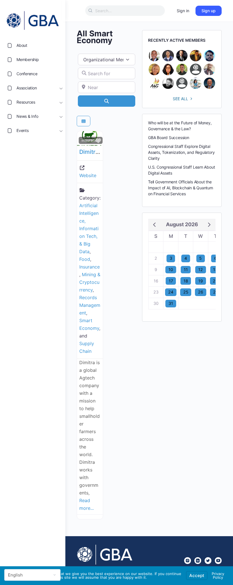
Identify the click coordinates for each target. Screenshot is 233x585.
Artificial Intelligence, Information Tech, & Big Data (89, 228)
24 (170, 292)
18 (186, 280)
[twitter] (208, 560)
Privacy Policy (218, 575)
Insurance (91, 140)
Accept (196, 575)
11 (186, 269)
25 (185, 292)
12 (200, 269)
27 (215, 292)
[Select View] (83, 121)
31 (170, 303)
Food (84, 259)
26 (200, 292)
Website (87, 175)
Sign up (208, 10)
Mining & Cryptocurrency (89, 282)
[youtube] (218, 560)
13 (215, 269)
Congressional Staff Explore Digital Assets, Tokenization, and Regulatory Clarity (181, 152)
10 (170, 269)
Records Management (89, 305)
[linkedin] (197, 560)
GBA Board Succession (168, 137)
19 (200, 280)
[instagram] (187, 560)
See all (180, 98)
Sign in (183, 10)
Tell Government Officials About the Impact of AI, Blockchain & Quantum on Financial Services (180, 187)
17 (171, 280)
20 (215, 280)
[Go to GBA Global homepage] (33, 18)
